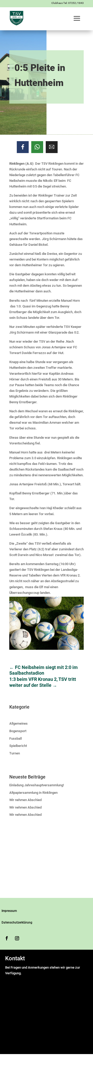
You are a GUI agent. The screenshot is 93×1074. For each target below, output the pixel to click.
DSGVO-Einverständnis (23, 1014)
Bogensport (17, 731)
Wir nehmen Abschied (25, 800)
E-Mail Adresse (17, 996)
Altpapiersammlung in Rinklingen (33, 793)
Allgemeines (18, 723)
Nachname (61, 990)
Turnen (14, 753)
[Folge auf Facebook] (7, 938)
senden (12, 1046)
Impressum (9, 911)
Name (10, 979)
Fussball (15, 738)
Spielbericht (18, 746)
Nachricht (13, 1008)
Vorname (59, 984)
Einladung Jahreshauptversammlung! (36, 785)
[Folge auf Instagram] (17, 938)
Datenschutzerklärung (17, 922)
